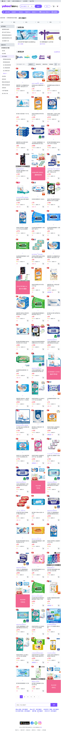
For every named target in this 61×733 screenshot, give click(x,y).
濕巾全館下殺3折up (6, 32)
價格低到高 (38, 64)
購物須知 (28, 730)
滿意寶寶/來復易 (5, 29)
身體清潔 (4, 87)
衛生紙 (3, 50)
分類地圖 (44, 730)
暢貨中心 (27, 12)
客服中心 (17, 730)
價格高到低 (45, 64)
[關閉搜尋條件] (28, 6)
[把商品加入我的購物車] (27, 93)
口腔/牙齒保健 (5, 90)
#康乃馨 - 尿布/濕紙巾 (37, 711)
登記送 (21, 12)
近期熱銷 (51, 64)
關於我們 (23, 730)
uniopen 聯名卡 (46, 12)
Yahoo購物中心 (10, 6)
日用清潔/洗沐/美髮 (5, 47)
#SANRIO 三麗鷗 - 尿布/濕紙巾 (51, 709)
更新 (41, 727)
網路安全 (34, 730)
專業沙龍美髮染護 (6, 85)
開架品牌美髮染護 (6, 82)
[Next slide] (29, 75)
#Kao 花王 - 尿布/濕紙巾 (36, 709)
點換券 (14, 12)
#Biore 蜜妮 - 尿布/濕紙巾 (22, 709)
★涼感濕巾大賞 (5, 40)
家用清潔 (4, 79)
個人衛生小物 (5, 93)
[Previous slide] (17, 75)
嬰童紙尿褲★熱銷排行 (7, 35)
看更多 (34, 12)
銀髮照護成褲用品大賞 (7, 38)
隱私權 (38, 730)
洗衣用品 (4, 76)
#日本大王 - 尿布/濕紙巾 (51, 711)
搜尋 (54, 705)
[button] (17, 38)
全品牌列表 (57, 52)
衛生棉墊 (4, 53)
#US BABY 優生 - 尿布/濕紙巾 (23, 711)
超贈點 (55, 12)
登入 (47, 6)
